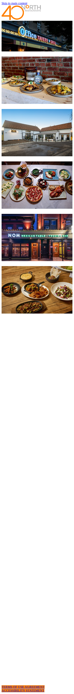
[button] (23, 687)
